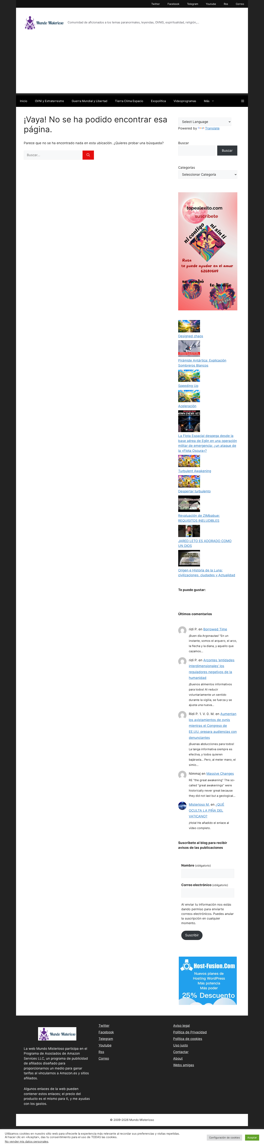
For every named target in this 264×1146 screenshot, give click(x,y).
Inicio (23, 101)
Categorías (186, 167)
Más (206, 101)
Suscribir (192, 935)
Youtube (211, 3)
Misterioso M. (199, 804)
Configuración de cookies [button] (224, 1137)
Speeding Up (188, 386)
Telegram (192, 3)
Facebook (173, 3)
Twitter (155, 3)
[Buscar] (88, 155)
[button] (242, 101)
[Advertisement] (132, 66)
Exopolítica (158, 101)
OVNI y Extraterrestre (49, 101)
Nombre (196, 865)
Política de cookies (187, 1039)
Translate (212, 128)
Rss (226, 3)
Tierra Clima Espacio (129, 101)
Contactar (180, 1052)
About (178, 1058)
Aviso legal (181, 1026)
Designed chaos (190, 336)
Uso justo (180, 1045)
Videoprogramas (185, 101)
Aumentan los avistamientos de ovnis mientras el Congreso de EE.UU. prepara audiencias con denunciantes (213, 725)
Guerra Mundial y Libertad (89, 101)
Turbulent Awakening (194, 471)
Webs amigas (183, 1065)
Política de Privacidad (190, 1032)
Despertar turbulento (194, 491)
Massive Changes (220, 774)
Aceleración (187, 406)
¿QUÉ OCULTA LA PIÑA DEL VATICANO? (206, 810)
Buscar (183, 143)
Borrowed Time (215, 629)
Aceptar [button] (252, 1137)
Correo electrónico (204, 885)
